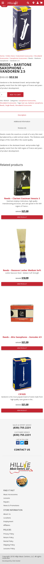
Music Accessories (10, 494)
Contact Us (22, 449)
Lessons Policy (9, 548)
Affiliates (6, 525)
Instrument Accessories (24, 56)
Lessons (6, 498)
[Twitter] (22, 443)
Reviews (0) (22, 128)
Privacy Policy (8, 534)
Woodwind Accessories (8, 103)
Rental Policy (8, 541)
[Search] (28, 3)
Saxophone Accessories (18, 58)
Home (2, 56)
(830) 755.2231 (22, 427)
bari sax (24, 103)
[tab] (22, 115)
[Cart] (41, 3)
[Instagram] (26, 443)
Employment (8, 521)
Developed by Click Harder (11, 561)
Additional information (22, 121)
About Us (7, 514)
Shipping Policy (9, 545)
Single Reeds (9, 105)
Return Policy (8, 537)
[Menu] (2, 3)
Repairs (6, 502)
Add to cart (15, 94)
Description (22, 115)
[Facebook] (18, 443)
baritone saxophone (35, 103)
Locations (7, 518)
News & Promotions (11, 505)
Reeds (2, 105)
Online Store (10, 56)
